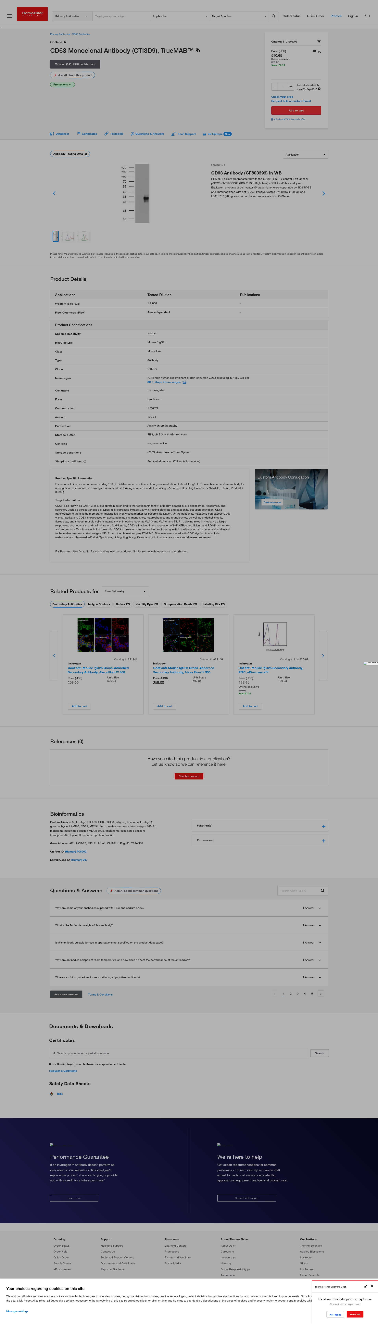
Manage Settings (17, 1311)
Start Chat (355, 1314)
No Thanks (335, 1314)
